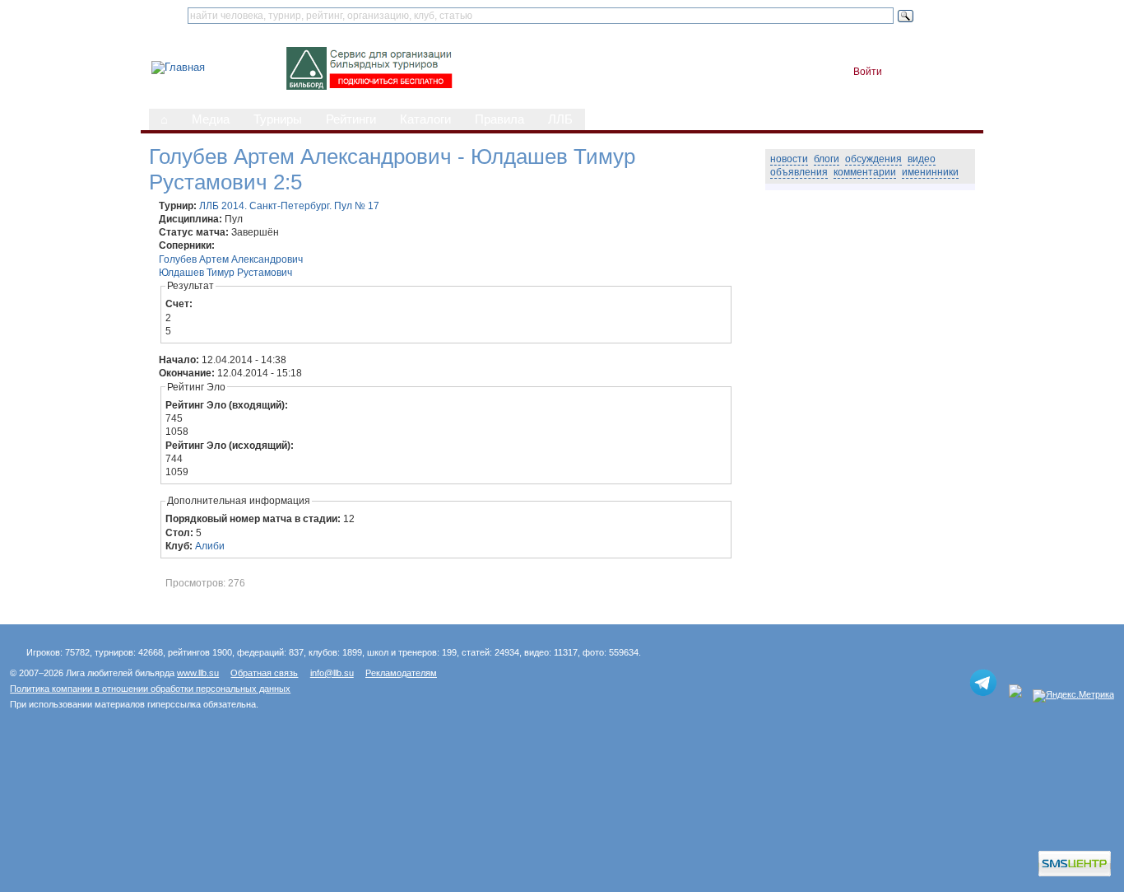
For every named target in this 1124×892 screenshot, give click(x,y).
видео (922, 159)
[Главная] (178, 67)
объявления (799, 172)
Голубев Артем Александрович (231, 259)
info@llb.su (332, 673)
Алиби (210, 546)
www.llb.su (198, 673)
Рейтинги (351, 119)
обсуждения (873, 159)
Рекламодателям (401, 673)
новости (789, 159)
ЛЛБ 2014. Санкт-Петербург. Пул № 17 (289, 206)
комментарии (865, 172)
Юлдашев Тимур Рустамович (225, 272)
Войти (867, 71)
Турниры (277, 119)
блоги (826, 159)
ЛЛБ (560, 119)
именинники (930, 172)
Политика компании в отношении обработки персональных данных (150, 689)
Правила (499, 119)
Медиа (211, 119)
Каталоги (425, 119)
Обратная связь (264, 673)
